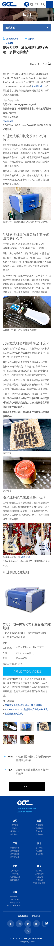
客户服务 (39, 870)
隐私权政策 (23, 915)
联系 (39, 866)
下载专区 (15, 873)
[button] (34, 4)
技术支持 (15, 870)
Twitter (27, 930)
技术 (39, 843)
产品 (15, 843)
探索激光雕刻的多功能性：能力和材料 (23, 705)
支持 (15, 866)
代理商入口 (14, 896)
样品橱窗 (39, 828)
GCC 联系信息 (39, 883)
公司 (15, 820)
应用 (39, 820)
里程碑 (15, 828)
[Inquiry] (46, 923)
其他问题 (39, 880)
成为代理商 (39, 873)
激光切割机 (14, 854)
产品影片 (39, 851)
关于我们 (15, 825)
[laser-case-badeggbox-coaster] (44, 726)
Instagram (19, 923)
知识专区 (39, 848)
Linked (36, 923)
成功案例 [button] (10, 27)
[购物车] (26, 4)
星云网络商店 (15, 902)
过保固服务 (14, 880)
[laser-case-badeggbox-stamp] (27, 739)
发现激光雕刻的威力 (15, 713)
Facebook (8, 121)
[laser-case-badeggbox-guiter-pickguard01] (10, 739)
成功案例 (39, 834)
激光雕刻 (39, 854)
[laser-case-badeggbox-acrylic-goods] (10, 726)
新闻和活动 (14, 834)
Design (22, 941)
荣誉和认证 (14, 831)
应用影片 (39, 831)
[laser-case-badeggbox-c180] (27, 726)
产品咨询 (39, 876)
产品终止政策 (15, 876)
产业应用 (39, 825)
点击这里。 (26, 557)
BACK (27, 786)
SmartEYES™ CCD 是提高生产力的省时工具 (26, 709)
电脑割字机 (14, 848)
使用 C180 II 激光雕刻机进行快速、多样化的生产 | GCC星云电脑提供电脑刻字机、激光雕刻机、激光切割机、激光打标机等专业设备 (9, 4)
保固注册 (15, 899)
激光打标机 (14, 857)
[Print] (49, 64)
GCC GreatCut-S (15, 905)
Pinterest (27, 923)
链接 (15, 891)
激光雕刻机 (37, 86)
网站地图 (36, 915)
